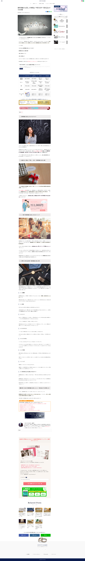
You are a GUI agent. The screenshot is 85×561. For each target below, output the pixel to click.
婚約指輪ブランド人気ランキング (32, 61)
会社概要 (28, 554)
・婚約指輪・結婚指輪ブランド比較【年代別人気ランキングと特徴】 (29, 410)
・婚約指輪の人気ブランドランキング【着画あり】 (27, 406)
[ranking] (60, 20)
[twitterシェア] (48, 11)
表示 (21, 112)
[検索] (66, 48)
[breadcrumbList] (30, 3)
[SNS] (40, 549)
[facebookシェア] (46, 11)
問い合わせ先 (46, 554)
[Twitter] (19, 430)
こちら (41, 427)
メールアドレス (24, 477)
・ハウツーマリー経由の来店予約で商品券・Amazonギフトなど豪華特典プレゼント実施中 (32, 403)
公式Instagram (47, 426)
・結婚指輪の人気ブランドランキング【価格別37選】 (27, 407)
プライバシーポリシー (36, 554)
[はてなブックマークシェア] (49, 11)
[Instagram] (18, 430)
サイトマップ (54, 554)
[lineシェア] (51, 11)
